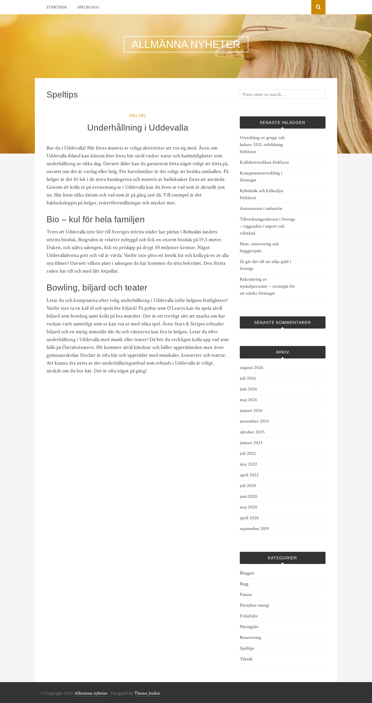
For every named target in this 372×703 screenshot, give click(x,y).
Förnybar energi (254, 605)
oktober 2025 (252, 432)
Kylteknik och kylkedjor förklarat (262, 194)
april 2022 (249, 475)
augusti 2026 (251, 368)
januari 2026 (251, 411)
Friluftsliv (249, 616)
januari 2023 (251, 443)
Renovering (250, 637)
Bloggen (247, 573)
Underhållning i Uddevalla (137, 127)
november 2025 (254, 421)
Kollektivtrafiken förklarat (264, 162)
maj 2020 (248, 507)
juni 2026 (248, 389)
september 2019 (254, 529)
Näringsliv (249, 627)
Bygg (244, 584)
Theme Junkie (147, 693)
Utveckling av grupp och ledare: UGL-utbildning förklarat (262, 145)
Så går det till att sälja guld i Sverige (265, 265)
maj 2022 (248, 464)
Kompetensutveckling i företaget (261, 176)
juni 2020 (248, 496)
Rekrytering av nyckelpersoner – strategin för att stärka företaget (267, 286)
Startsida (56, 7)
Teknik (246, 659)
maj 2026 (248, 400)
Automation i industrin (261, 209)
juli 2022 (248, 453)
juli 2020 (248, 486)
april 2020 (249, 518)
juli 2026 (248, 378)
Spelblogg (88, 7)
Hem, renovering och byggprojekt (259, 247)
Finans (246, 595)
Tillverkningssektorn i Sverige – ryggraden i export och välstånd (267, 226)
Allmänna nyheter (91, 693)
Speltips (137, 115)
